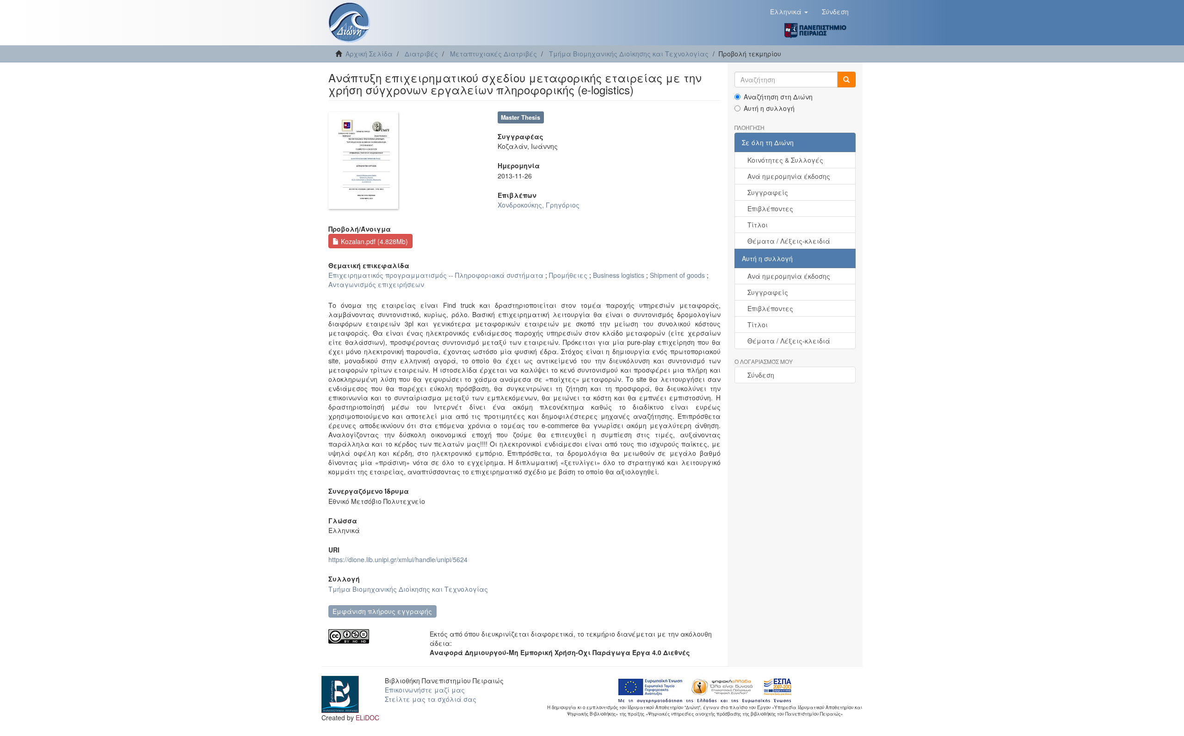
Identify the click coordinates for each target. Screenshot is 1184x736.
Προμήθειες (568, 275)
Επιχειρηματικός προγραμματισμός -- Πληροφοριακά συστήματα (435, 275)
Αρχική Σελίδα (369, 53)
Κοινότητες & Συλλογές (785, 160)
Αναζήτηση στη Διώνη (778, 96)
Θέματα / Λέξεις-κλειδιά (788, 240)
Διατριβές (421, 53)
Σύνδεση (760, 375)
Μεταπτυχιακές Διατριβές (493, 53)
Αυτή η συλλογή (769, 108)
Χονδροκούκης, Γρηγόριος (539, 204)
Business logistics (618, 275)
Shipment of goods (677, 275)
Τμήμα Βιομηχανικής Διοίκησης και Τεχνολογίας (629, 53)
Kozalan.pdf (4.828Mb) (373, 241)
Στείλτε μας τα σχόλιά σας (430, 699)
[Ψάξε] (846, 79)
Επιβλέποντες (770, 208)
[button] (789, 11)
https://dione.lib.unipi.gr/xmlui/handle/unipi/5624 (398, 559)
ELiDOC (367, 717)
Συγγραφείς (767, 192)
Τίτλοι (757, 224)
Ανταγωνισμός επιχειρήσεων (376, 284)
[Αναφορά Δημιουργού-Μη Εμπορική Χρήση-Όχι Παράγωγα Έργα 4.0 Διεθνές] (372, 636)
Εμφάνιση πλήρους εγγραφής (382, 611)
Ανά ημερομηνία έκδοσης (788, 176)
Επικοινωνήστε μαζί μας (425, 689)
